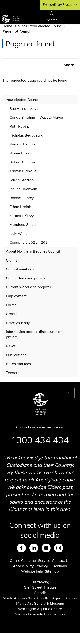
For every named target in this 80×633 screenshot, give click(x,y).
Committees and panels (25, 278)
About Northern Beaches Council (33, 251)
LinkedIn (33, 548)
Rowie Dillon (20, 153)
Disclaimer (58, 566)
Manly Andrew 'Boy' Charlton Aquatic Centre (40, 598)
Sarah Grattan (22, 180)
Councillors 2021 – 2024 (30, 242)
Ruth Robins (20, 126)
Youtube (46, 548)
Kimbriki (40, 592)
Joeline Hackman (23, 189)
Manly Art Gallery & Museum (40, 603)
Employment (16, 296)
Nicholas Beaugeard (26, 135)
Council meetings (20, 269)
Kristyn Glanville (23, 171)
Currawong (40, 582)
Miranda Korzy (22, 215)
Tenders (12, 372)
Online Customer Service (30, 560)
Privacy (42, 566)
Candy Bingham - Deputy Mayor (36, 117)
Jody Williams (21, 233)
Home (7, 26)
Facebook (21, 548)
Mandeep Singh (23, 224)
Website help (32, 571)
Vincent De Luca (23, 144)
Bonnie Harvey (22, 197)
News (11, 346)
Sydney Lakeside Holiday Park (40, 614)
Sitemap (52, 571)
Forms (11, 305)
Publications (16, 355)
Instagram (58, 548)
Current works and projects (28, 287)
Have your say (18, 322)
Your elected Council (46, 26)
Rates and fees (18, 363)
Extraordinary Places (57, 5)
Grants (11, 313)
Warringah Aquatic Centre (40, 608)
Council (21, 26)
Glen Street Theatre (40, 587)
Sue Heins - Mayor (25, 108)
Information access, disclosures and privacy (35, 334)
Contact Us (61, 560)
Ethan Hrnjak (20, 206)
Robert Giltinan (22, 162)
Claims (11, 260)
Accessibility (23, 566)
